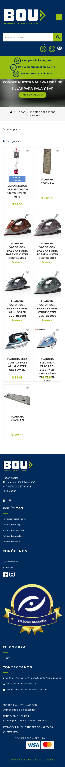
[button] (13, 129)
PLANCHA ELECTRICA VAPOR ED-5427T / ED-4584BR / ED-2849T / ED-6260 (47, 369)
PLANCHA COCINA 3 (17, 418)
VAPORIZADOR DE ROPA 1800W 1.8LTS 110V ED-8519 (17, 191)
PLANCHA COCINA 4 (47, 181)
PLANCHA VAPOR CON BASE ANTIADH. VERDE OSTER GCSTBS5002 (47, 308)
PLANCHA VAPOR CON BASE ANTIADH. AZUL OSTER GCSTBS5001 (17, 308)
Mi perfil (7, 657)
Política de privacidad (13, 530)
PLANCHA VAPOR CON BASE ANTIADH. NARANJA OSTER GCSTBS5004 (17, 251)
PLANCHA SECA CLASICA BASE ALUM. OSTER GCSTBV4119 (17, 364)
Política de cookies (11, 541)
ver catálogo (32, 94)
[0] (42, 49)
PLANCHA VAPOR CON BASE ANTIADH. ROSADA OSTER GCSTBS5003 (47, 251)
